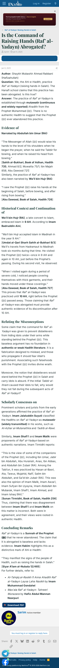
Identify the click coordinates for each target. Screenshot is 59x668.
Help (35, 659)
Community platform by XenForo (26, 665)
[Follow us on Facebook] (5, 662)
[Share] (57, 68)
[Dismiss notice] (54, 11)
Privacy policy (25, 659)
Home (42, 659)
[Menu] (4, 3)
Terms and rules (9, 659)
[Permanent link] (20, 128)
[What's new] (55, 3)
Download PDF (16, 605)
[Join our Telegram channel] (5, 653)
